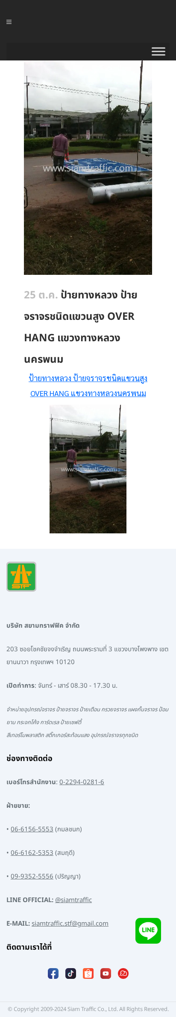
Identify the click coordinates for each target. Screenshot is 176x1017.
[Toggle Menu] (158, 51)
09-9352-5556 (32, 877)
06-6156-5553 (32, 829)
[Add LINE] (148, 935)
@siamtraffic (73, 900)
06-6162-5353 (32, 853)
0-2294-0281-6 (81, 782)
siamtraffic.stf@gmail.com (70, 924)
